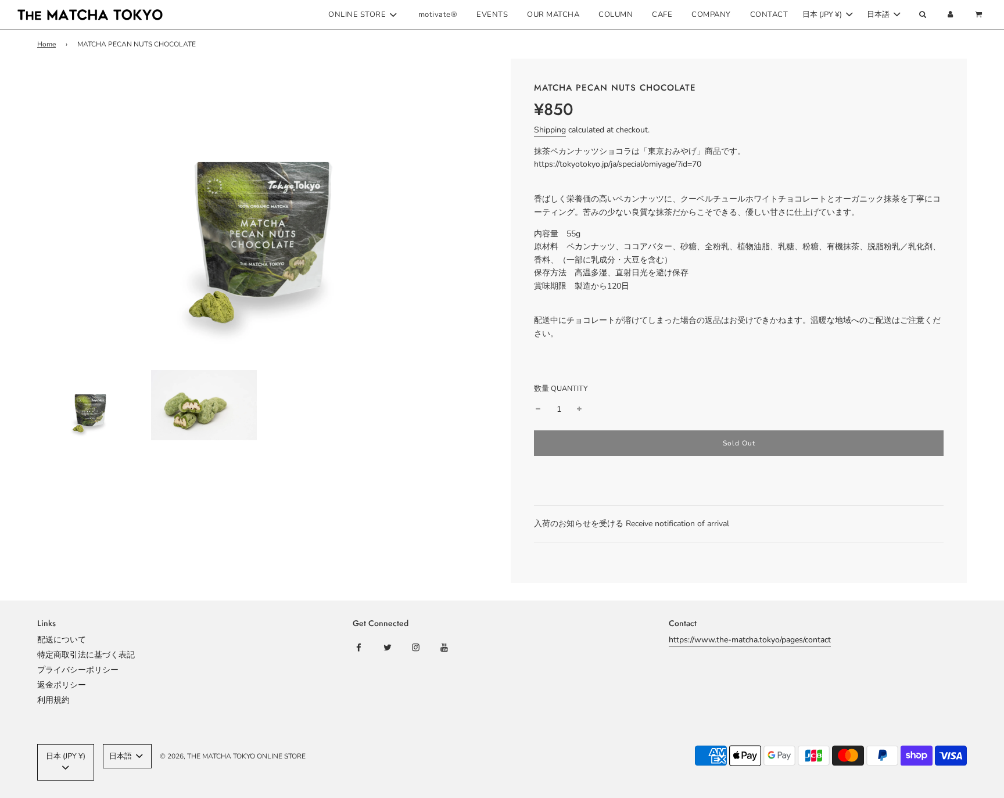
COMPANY (711, 14)
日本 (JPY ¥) (823, 14)
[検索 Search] (922, 15)
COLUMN (615, 14)
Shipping (550, 129)
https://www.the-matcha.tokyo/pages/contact (750, 639)
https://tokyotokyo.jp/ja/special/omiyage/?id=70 (617, 164)
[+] (579, 409)
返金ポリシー (61, 685)
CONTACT (769, 14)
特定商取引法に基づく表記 (86, 654)
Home (46, 44)
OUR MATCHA (553, 14)
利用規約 (53, 700)
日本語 (879, 14)
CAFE (662, 14)
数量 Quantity (561, 388)
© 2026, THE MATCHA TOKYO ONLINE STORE (233, 756)
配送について (61, 639)
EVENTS (492, 14)
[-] (538, 409)
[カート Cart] (979, 15)
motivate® (438, 14)
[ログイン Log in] (950, 15)
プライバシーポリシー (78, 669)
